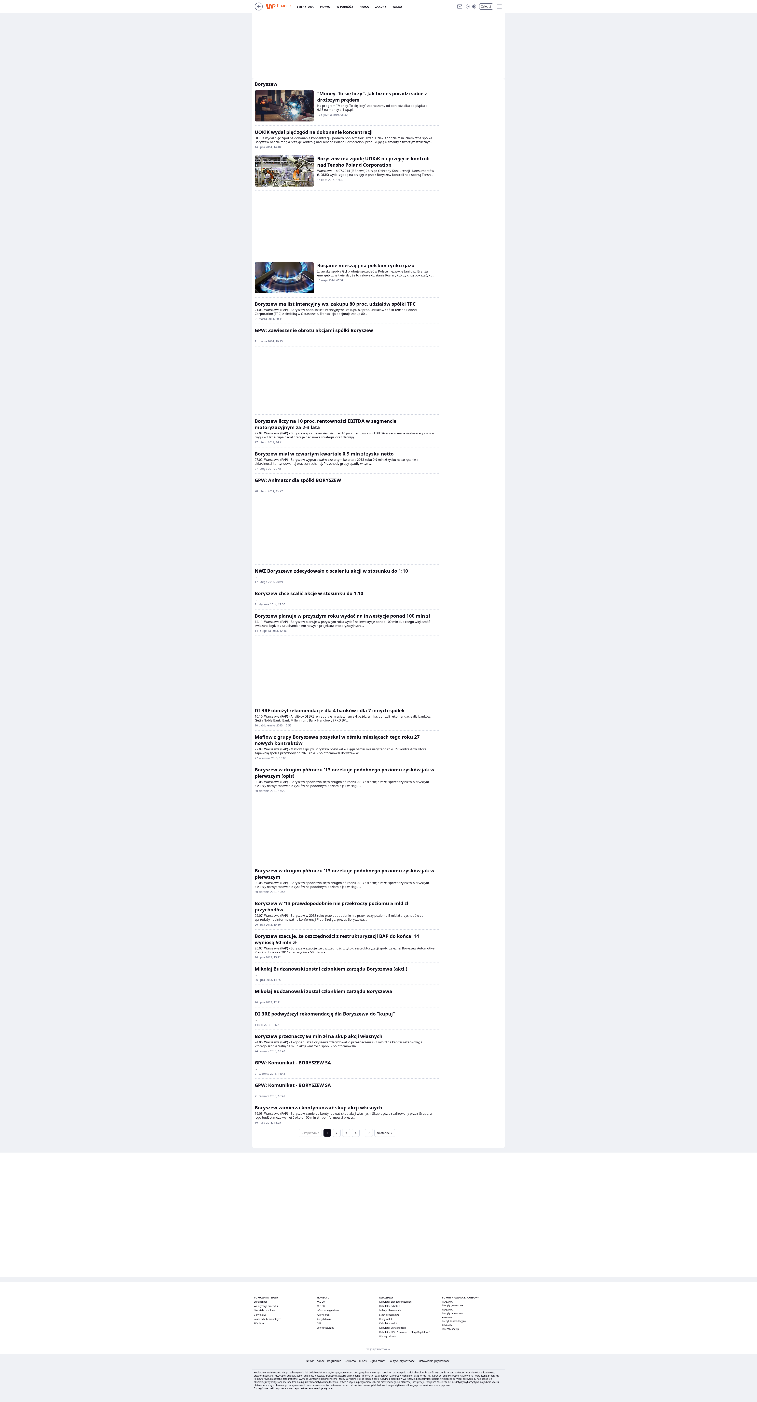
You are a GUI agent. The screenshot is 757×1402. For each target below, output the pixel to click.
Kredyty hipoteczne (452, 1313)
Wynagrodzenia (387, 1336)
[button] (471, 6)
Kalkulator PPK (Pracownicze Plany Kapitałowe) (404, 1332)
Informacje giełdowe (328, 1310)
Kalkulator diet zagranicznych (395, 1301)
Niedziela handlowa (264, 1310)
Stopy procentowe (389, 1314)
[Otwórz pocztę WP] (460, 6)
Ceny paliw (260, 1314)
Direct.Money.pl (450, 1329)
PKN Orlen (259, 1323)
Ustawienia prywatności (433, 1361)
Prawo (325, 6)
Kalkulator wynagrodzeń (392, 1327)
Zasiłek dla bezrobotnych (267, 1319)
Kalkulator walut (388, 1323)
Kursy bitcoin (324, 1319)
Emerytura (305, 6)
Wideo (397, 6)
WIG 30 (321, 1306)
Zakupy (380, 6)
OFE (319, 1323)
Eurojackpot (260, 1301)
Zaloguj (486, 6)
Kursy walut (385, 1319)
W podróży (345, 6)
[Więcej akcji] (436, 92)
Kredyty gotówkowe (452, 1305)
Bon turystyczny (325, 1327)
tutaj (330, 1388)
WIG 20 (321, 1301)
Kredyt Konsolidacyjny (454, 1321)
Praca (364, 6)
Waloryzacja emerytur (266, 1306)
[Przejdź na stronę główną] (259, 9)
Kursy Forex (323, 1314)
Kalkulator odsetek (389, 1306)
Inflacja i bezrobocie (390, 1310)
